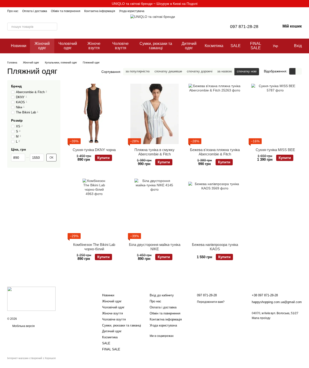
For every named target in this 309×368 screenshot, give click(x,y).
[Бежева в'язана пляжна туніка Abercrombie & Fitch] (214, 114)
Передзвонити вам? (211, 302)
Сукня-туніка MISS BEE (275, 150)
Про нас (12, 11)
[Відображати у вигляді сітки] (292, 71)
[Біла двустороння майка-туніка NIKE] (154, 209)
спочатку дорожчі (199, 71)
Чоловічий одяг (67, 46)
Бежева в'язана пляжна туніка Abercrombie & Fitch (215, 152)
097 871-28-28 (244, 26)
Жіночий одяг (42, 46)
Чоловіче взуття (120, 46)
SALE (236, 46)
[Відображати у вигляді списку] (298, 71)
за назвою (224, 71)
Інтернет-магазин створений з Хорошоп (31, 358)
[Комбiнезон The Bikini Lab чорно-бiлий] (94, 209)
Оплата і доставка (34, 11)
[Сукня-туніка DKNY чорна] (94, 114)
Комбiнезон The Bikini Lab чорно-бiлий (94, 247)
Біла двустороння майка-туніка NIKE (154, 247)
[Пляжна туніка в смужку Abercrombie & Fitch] (154, 114)
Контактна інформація (99, 11)
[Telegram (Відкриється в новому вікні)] (157, 11)
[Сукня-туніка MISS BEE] (275, 114)
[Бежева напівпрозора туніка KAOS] (214, 209)
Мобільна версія (23, 326)
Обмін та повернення (65, 11)
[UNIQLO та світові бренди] (31, 298)
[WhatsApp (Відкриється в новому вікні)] (163, 11)
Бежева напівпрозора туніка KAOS (215, 247)
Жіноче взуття (93, 46)
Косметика (214, 46)
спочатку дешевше (168, 71)
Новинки (18, 46)
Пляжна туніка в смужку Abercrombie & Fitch (154, 152)
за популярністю (138, 71)
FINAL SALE (255, 46)
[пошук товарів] (53, 26)
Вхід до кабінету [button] (162, 295)
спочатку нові (247, 71)
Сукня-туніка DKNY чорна (94, 150)
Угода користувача (131, 11)
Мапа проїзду (261, 318)
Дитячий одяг (189, 46)
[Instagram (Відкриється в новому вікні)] (151, 11)
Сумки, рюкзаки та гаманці (156, 46)
